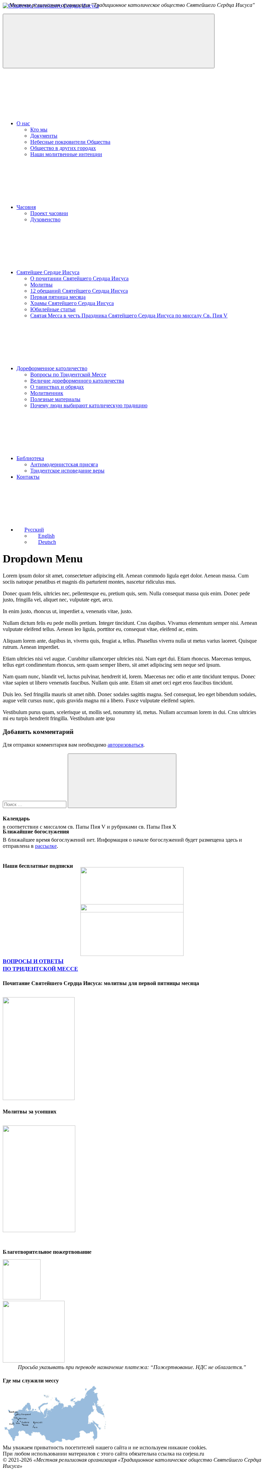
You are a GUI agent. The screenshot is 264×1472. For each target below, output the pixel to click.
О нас (23, 123)
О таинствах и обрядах (57, 387)
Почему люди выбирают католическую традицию (88, 405)
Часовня (26, 207)
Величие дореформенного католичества (77, 381)
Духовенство (45, 219)
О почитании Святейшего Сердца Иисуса (79, 278)
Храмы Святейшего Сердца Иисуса (72, 303)
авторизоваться (125, 745)
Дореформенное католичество (51, 368)
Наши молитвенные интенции (66, 154)
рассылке (46, 846)
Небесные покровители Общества (70, 142)
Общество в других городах (63, 148)
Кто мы (38, 129)
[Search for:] (35, 804)
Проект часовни (49, 213)
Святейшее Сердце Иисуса (47, 272)
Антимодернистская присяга (64, 464)
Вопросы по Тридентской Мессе (68, 374)
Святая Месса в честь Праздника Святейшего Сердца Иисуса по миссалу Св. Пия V (129, 315)
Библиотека (30, 458)
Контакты (28, 477)
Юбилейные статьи (53, 309)
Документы (43, 136)
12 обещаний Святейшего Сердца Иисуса (79, 291)
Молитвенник (46, 393)
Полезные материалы (55, 399)
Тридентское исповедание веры (67, 471)
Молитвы (41, 285)
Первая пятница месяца (58, 297)
